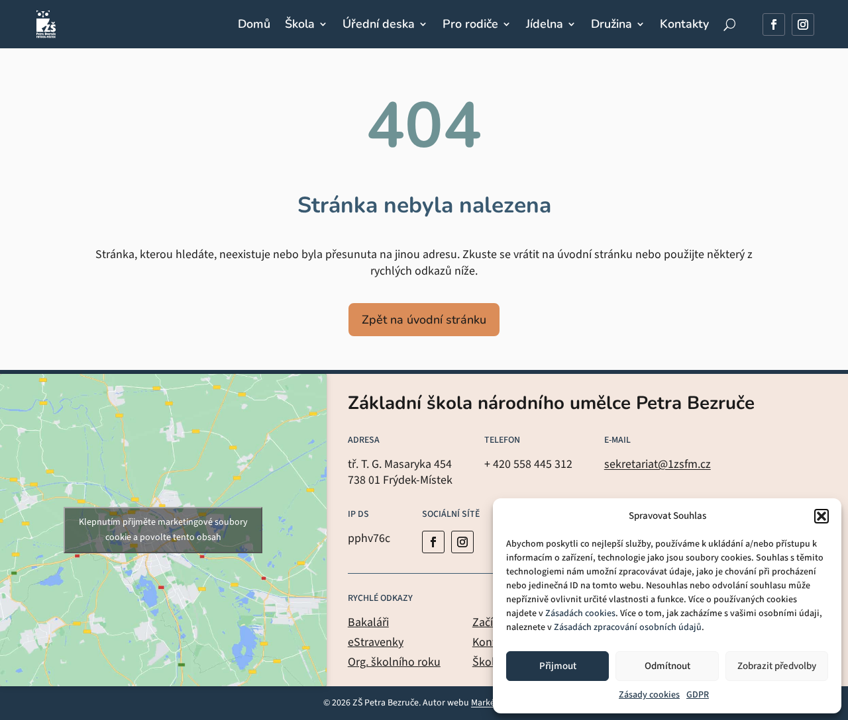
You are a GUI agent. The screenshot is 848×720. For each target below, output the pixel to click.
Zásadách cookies (580, 613)
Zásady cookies (649, 694)
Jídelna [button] (544, 24)
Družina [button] (611, 24)
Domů (254, 24)
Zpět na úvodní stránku (424, 320)
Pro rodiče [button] (470, 24)
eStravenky (375, 642)
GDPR (697, 694)
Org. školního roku (394, 662)
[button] (821, 516)
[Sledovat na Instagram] (803, 24)
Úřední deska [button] (379, 24)
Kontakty (684, 24)
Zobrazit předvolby (776, 666)
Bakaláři (368, 622)
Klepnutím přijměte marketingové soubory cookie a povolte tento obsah (163, 530)
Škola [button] (300, 24)
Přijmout (557, 666)
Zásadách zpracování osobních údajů (628, 627)
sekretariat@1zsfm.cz (657, 464)
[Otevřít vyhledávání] (729, 24)
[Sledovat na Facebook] (774, 24)
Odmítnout (667, 666)
